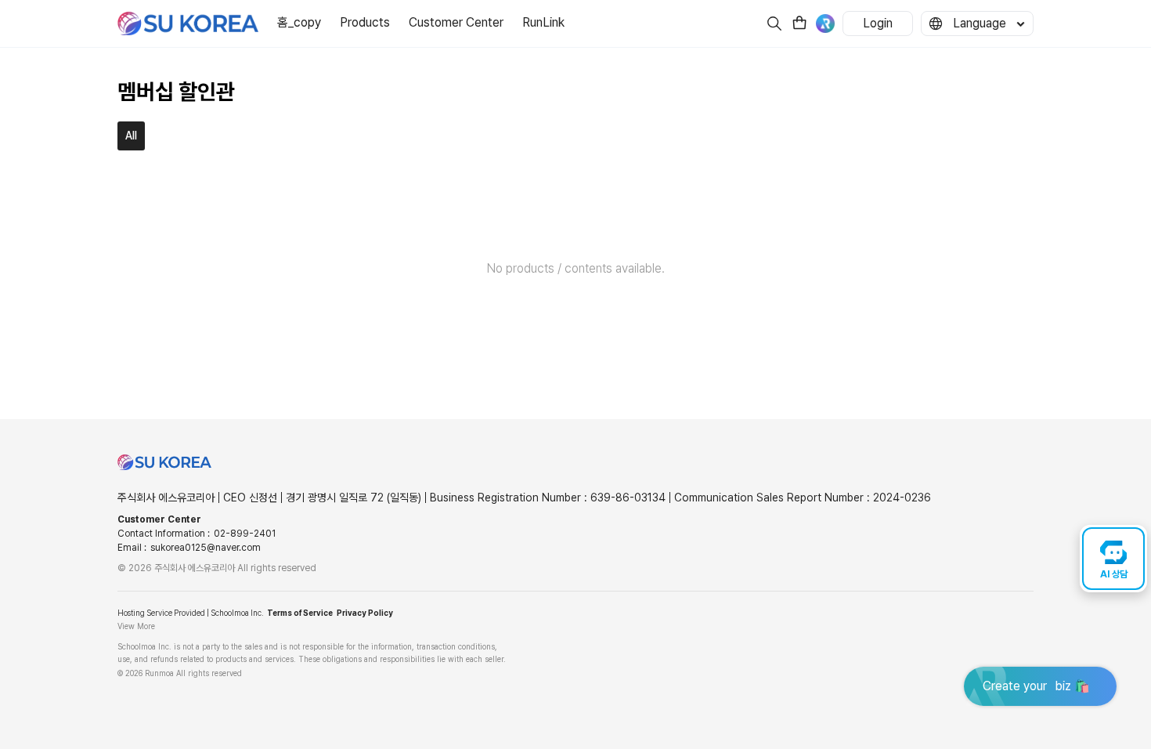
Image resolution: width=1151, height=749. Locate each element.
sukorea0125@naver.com (205, 547)
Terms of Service (300, 612)
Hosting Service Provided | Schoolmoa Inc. (190, 612)
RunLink (543, 22)
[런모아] (825, 23)
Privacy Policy (365, 612)
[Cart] (799, 25)
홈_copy (299, 22)
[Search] (774, 23)
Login (878, 23)
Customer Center (456, 22)
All (131, 135)
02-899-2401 (245, 533)
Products (365, 22)
